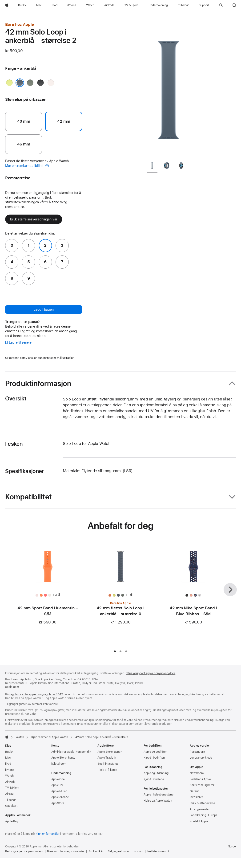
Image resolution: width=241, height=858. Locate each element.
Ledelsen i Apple (200, 779)
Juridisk (138, 851)
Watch (20, 737)
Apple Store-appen (109, 751)
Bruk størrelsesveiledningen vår (33, 219)
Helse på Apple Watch (158, 800)
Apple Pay (11, 821)
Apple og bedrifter (155, 751)
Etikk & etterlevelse (202, 803)
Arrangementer (199, 809)
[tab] (152, 166)
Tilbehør (10, 800)
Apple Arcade (60, 797)
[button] (221, 5)
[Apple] (6, 737)
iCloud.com (58, 763)
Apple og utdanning (156, 773)
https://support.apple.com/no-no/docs (150, 673)
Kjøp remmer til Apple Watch (49, 737)
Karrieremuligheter (202, 785)
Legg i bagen (43, 309)
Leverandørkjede (201, 757)
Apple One (58, 779)
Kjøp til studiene (154, 779)
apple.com (12, 687)
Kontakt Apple (199, 821)
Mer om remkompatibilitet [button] (24, 166)
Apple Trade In (106, 757)
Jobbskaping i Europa (203, 815)
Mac (8, 757)
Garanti (194, 791)
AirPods (10, 782)
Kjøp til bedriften (154, 757)
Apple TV (57, 785)
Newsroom (197, 773)
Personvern (197, 751)
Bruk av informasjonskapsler (65, 851)
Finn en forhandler (48, 833)
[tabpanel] (168, 89)
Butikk (9, 751)
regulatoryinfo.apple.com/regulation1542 (36, 694)
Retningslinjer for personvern (24, 851)
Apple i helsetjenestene (158, 794)
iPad (8, 763)
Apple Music (59, 791)
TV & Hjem (12, 787)
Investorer (196, 797)
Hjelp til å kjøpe (107, 770)
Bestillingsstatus (107, 763)
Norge (232, 846)
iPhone (9, 770)
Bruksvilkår (96, 851)
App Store (57, 803)
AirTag (9, 793)
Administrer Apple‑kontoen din (71, 751)
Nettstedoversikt (158, 851)
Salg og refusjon (118, 851)
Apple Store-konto (63, 757)
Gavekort (11, 805)
